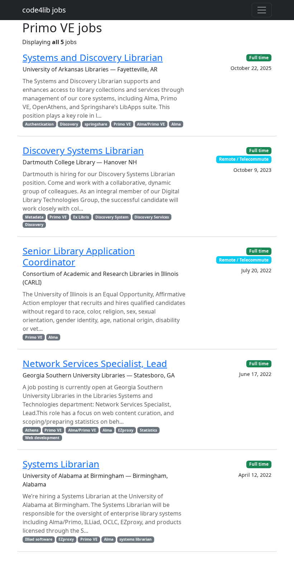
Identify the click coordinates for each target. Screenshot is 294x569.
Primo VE (122, 124)
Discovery (69, 124)
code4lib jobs (44, 10)
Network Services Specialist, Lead (95, 363)
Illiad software (38, 539)
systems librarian (135, 539)
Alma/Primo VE (151, 124)
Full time (259, 58)
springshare (96, 124)
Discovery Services (151, 217)
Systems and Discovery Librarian (93, 57)
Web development (42, 437)
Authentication (39, 124)
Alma (176, 124)
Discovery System (111, 217)
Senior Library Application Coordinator (79, 256)
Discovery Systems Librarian (83, 150)
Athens (31, 430)
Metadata (34, 217)
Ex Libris (81, 217)
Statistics (148, 430)
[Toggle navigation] (262, 10)
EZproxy (125, 430)
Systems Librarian (61, 464)
